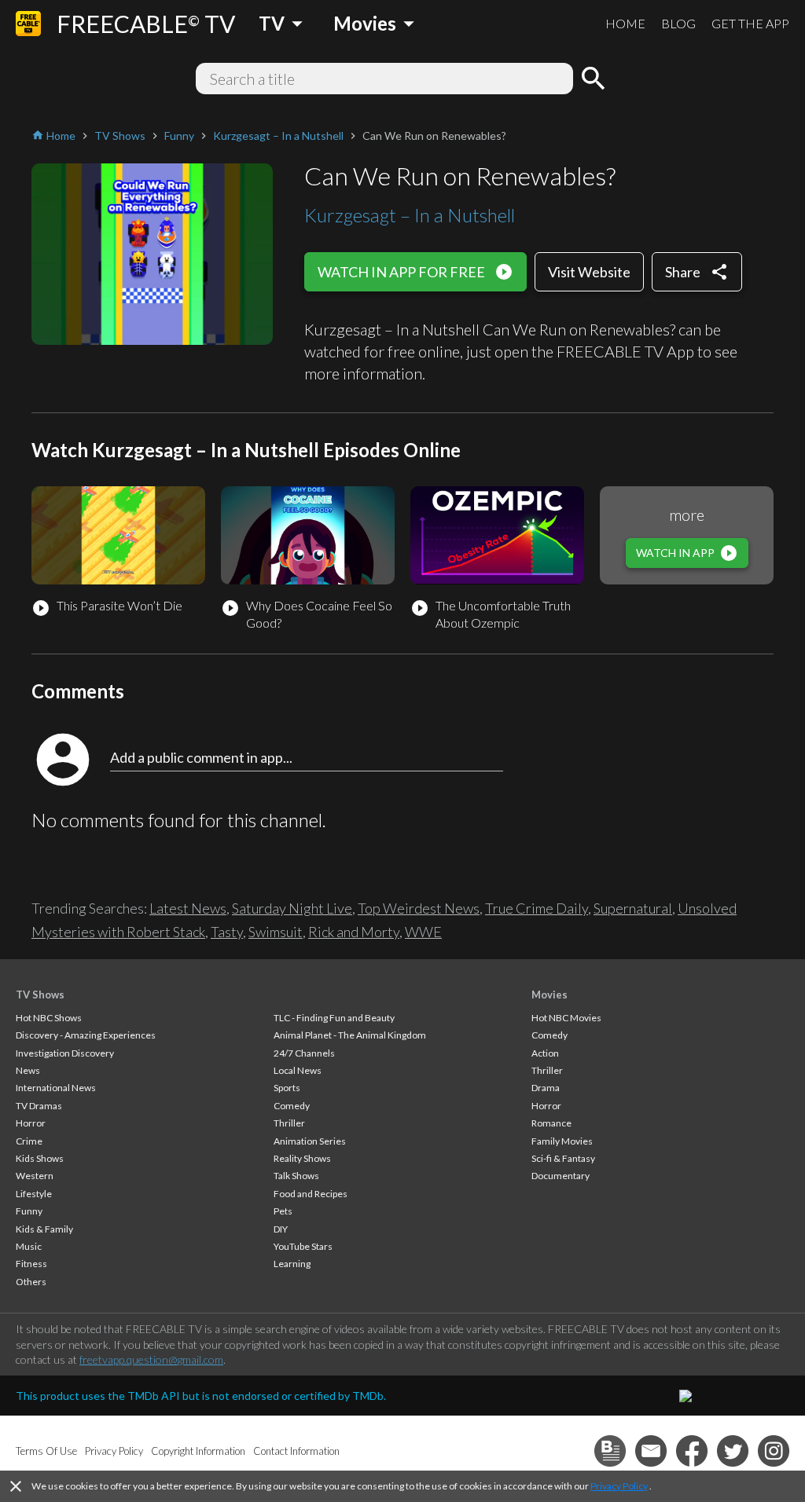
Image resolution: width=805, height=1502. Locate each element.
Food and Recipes (310, 1194)
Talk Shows (296, 1175)
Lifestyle (34, 1194)
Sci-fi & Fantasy (563, 1158)
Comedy (292, 1106)
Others (31, 1282)
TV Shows (40, 994)
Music (29, 1246)
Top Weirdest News (419, 908)
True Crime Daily (536, 908)
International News (56, 1088)
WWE (423, 931)
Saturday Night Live (292, 908)
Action (545, 1053)
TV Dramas (39, 1106)
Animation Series (310, 1141)
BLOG (678, 23)
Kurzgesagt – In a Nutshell (409, 214)
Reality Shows (302, 1158)
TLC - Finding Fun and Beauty (334, 1018)
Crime (29, 1141)
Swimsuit (275, 931)
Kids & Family (44, 1229)
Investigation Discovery (65, 1053)
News (28, 1070)
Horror (31, 1123)
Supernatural (633, 908)
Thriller (289, 1123)
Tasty (227, 931)
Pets (283, 1211)
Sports (287, 1088)
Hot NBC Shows (49, 1018)
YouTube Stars (303, 1246)
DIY (281, 1229)
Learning (292, 1263)
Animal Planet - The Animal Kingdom (350, 1035)
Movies (549, 994)
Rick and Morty (353, 931)
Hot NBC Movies (566, 1018)
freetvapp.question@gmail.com (151, 1359)
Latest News (187, 908)
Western (34, 1175)
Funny (29, 1211)
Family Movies (562, 1141)
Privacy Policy (619, 1486)
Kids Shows (40, 1158)
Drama (545, 1088)
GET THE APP (750, 23)
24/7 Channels (304, 1053)
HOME (625, 23)
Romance (551, 1123)
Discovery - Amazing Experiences (86, 1035)
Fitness (31, 1263)
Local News (298, 1070)
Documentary (560, 1175)
